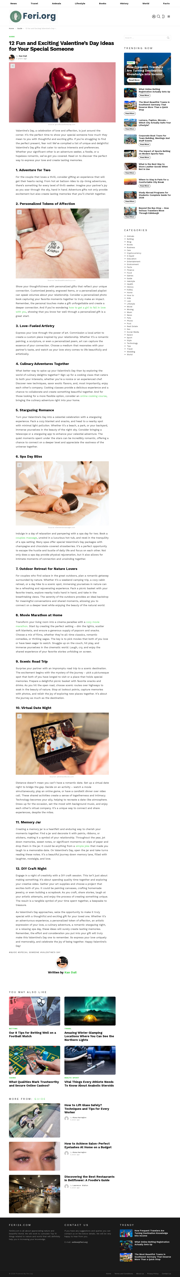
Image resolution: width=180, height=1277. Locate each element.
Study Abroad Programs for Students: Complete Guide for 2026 (155, 195)
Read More (144, 95)
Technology (132, 343)
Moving (130, 309)
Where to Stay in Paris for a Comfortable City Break (153, 180)
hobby (130, 290)
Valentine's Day (51, 952)
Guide (13, 952)
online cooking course (93, 395)
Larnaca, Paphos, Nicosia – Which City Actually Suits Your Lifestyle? (155, 123)
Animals (56, 3)
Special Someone (29, 952)
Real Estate (132, 326)
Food (129, 273)
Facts (166, 3)
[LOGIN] (154, 16)
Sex (128, 329)
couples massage (26, 537)
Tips (129, 346)
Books (102, 3)
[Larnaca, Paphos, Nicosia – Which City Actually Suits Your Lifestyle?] (130, 123)
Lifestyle (80, 3)
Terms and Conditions (123, 1274)
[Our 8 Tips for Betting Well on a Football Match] (34, 1011)
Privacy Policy (152, 1274)
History (124, 3)
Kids (129, 298)
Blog (129, 242)
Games (130, 275)
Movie (129, 306)
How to (130, 295)
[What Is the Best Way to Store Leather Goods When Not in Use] (130, 166)
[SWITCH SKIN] (163, 16)
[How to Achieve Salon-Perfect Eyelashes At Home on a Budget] (34, 1156)
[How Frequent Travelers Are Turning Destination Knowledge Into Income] (147, 69)
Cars (129, 250)
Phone (130, 321)
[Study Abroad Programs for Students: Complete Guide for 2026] (130, 195)
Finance (130, 270)
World (145, 3)
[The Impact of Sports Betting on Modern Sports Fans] (130, 153)
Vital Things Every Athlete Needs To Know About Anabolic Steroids (89, 1083)
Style (129, 340)
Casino (12, 1078)
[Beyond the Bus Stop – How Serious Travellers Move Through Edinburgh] (130, 211)
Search (168, 38)
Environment (133, 264)
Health (67, 1078)
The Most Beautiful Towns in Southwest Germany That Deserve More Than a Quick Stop (154, 106)
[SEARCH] (158, 16)
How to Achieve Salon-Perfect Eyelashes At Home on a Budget (88, 1145)
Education (131, 259)
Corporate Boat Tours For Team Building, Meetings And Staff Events (154, 138)
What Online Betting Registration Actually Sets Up (154, 90)
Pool (129, 323)
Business (131, 247)
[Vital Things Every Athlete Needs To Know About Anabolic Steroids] (90, 1060)
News (13, 3)
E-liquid (130, 256)
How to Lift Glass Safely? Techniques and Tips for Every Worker (86, 1108)
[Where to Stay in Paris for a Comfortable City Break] (130, 181)
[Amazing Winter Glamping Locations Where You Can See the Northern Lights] (90, 1011)
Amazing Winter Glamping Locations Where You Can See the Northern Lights (89, 1036)
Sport (76, 1078)
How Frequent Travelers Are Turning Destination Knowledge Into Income (151, 1233)
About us (140, 1274)
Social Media (133, 332)
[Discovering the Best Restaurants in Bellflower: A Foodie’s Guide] (34, 1194)
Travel (34, 3)
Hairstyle (131, 281)
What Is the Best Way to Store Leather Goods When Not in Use (153, 166)
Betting (13, 1029)
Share (12, 66)
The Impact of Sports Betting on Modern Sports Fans (154, 152)
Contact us (166, 1274)
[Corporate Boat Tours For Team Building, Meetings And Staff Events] (130, 139)
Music (129, 312)
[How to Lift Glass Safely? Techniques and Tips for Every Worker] (34, 1120)
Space (130, 335)
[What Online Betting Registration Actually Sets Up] (130, 92)
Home (129, 292)
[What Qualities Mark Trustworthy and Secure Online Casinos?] (34, 1060)
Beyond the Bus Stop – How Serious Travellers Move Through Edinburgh (154, 210)
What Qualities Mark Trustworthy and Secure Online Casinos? (34, 1083)
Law (129, 301)
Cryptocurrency (134, 253)
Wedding (131, 352)
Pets (129, 318)
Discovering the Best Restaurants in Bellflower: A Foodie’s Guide (89, 1178)
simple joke (82, 845)
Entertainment (133, 261)
